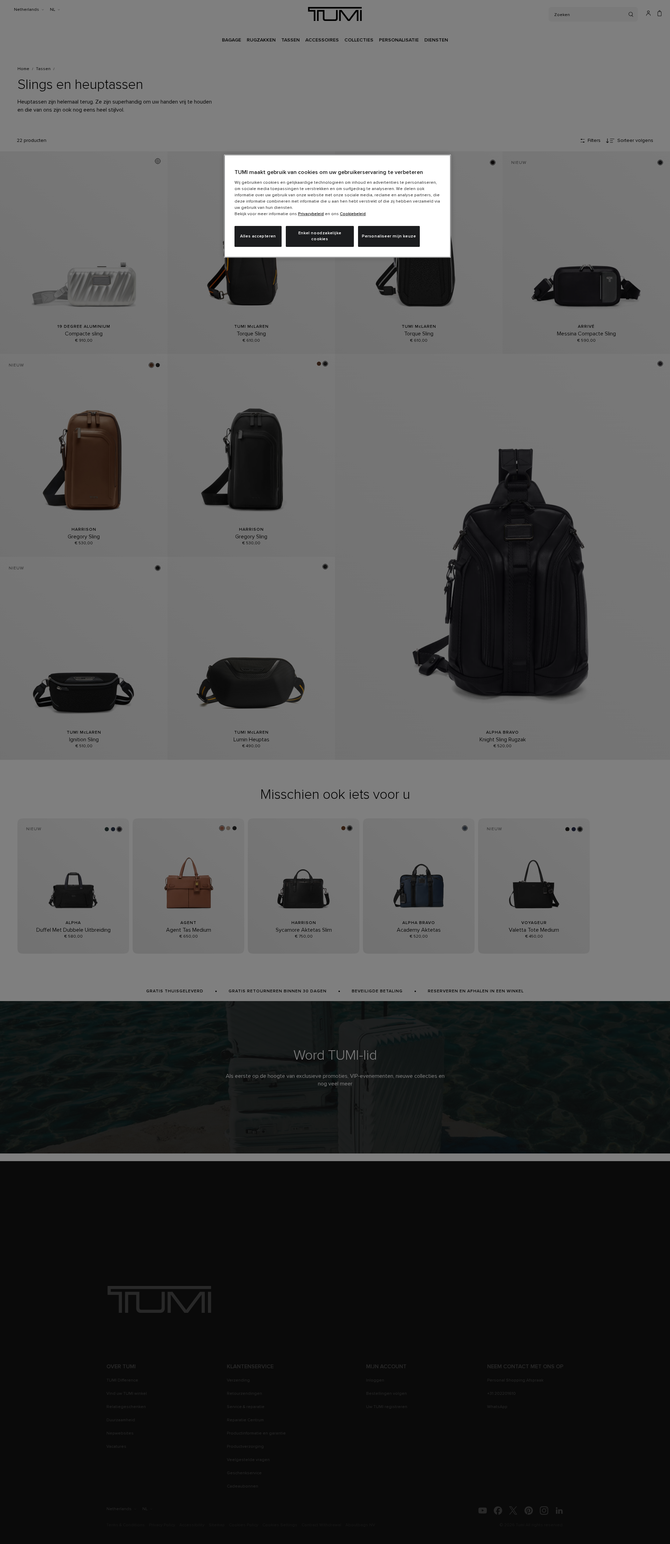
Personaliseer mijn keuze (389, 236)
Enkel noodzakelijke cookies (319, 236)
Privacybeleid (311, 214)
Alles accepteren (258, 236)
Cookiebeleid (353, 214)
